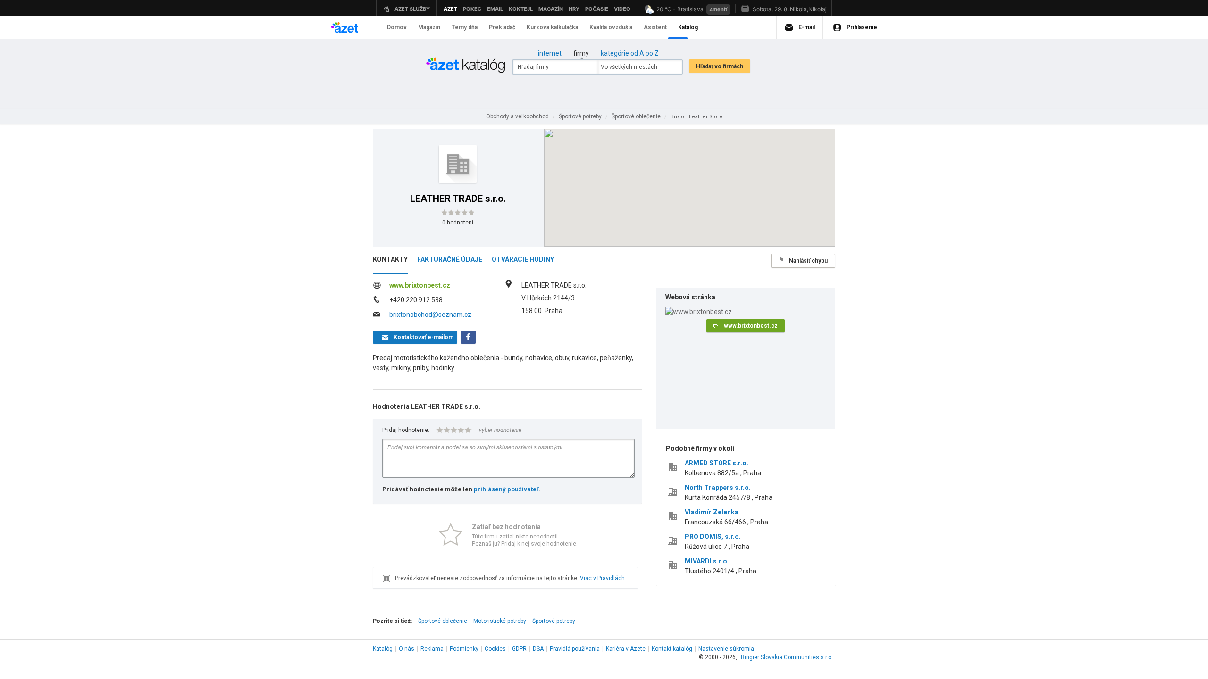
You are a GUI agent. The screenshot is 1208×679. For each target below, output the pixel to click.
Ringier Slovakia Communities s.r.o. (787, 657)
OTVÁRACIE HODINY (523, 259)
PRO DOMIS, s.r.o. (713, 536)
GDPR (519, 649)
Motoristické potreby (499, 621)
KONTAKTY (390, 259)
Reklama (432, 649)
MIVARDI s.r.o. (707, 561)
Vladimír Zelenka (711, 512)
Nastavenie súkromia (726, 649)
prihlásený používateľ (506, 489)
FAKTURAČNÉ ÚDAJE (449, 259)
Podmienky (464, 649)
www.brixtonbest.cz (419, 285)
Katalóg (383, 649)
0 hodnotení (457, 222)
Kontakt (672, 649)
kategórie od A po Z (630, 53)
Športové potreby (553, 621)
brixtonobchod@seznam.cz (430, 314)
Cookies (495, 649)
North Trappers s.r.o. (718, 487)
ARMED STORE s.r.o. (716, 463)
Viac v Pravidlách (602, 578)
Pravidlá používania (575, 649)
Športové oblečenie (442, 621)
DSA (538, 649)
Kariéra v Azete (626, 649)
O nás (406, 649)
